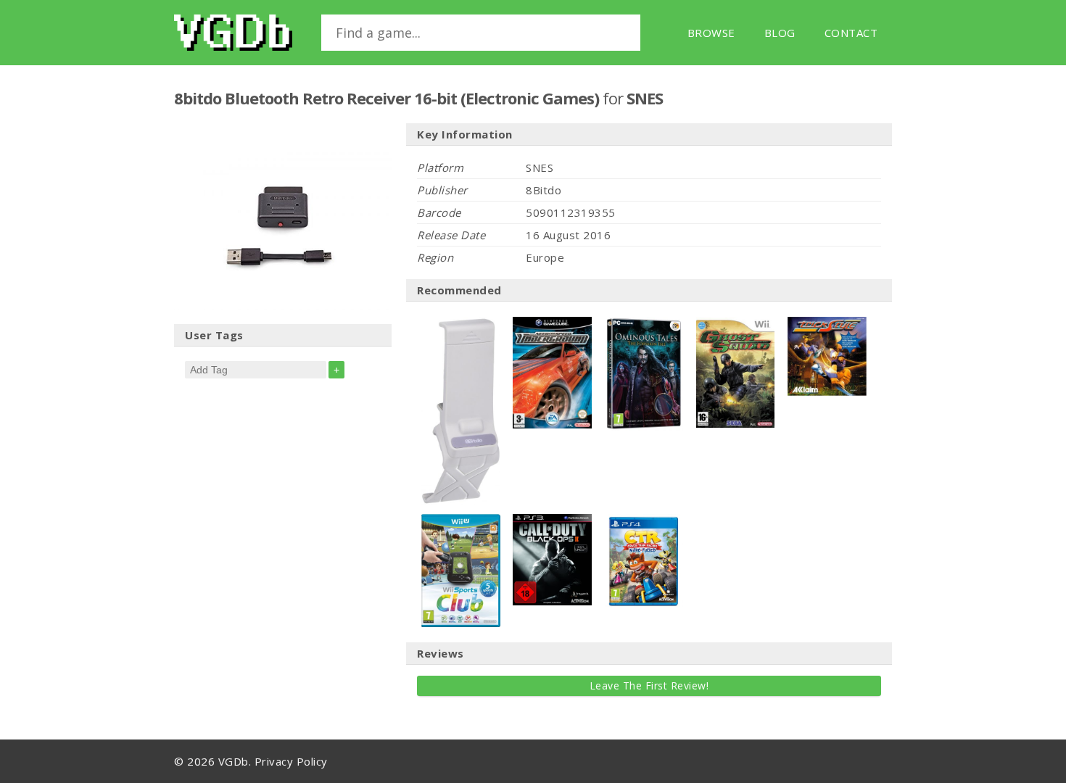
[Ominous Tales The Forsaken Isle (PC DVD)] (644, 324)
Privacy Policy (291, 761)
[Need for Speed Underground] (552, 324)
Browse (711, 32)
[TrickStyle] (827, 324)
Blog (780, 32)
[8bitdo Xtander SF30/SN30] (460, 324)
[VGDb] (233, 32)
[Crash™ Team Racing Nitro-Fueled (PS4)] (644, 521)
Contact (851, 32)
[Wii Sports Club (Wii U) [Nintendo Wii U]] (460, 521)
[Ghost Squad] (735, 324)
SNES (645, 98)
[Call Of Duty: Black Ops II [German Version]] (552, 521)
